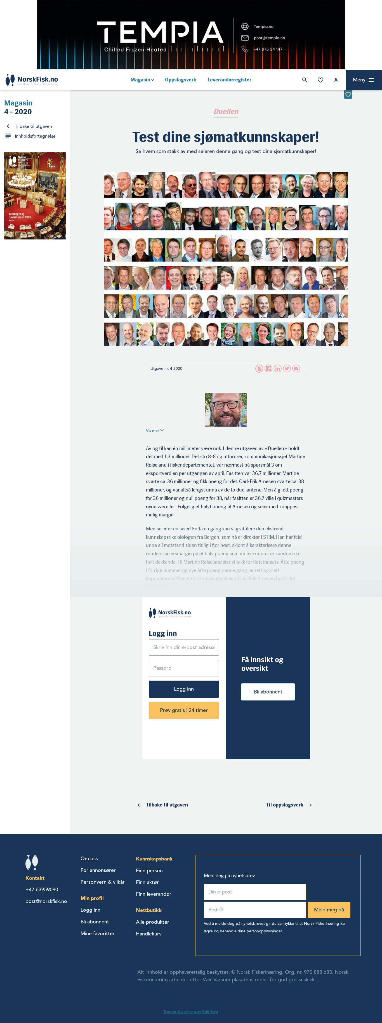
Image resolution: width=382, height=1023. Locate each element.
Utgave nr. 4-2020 (166, 368)
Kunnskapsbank (154, 859)
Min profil (92, 898)
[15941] (348, 94)
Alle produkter (152, 922)
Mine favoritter (319, 80)
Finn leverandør (153, 894)
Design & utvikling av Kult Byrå (191, 1011)
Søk (304, 80)
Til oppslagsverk (284, 805)
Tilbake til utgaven (33, 126)
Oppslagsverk (180, 80)
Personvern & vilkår (103, 882)
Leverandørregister (229, 80)
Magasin (140, 80)
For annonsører (98, 870)
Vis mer (153, 430)
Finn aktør (147, 882)
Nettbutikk (149, 910)
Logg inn (335, 80)
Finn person (149, 870)
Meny (359, 80)
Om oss (89, 858)
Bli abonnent (268, 692)
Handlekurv (149, 934)
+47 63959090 (41, 889)
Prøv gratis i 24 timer (184, 710)
